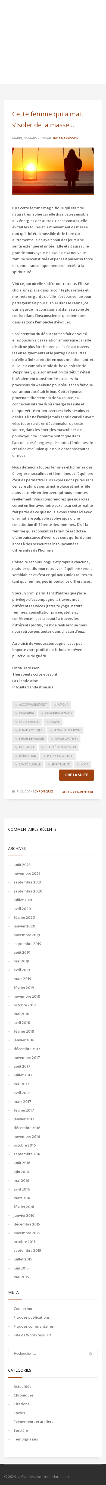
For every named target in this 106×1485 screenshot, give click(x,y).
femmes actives (66, 739)
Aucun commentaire (78, 792)
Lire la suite (76, 775)
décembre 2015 (27, 1224)
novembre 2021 (27, 873)
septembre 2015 (27, 1250)
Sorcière (21, 1430)
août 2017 (22, 1066)
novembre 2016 (27, 1136)
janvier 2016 (24, 1215)
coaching (26, 713)
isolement (27, 747)
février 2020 (24, 917)
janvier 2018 (24, 1040)
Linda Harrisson (65, 138)
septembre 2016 (28, 1154)
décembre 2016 (27, 1127)
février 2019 (24, 987)
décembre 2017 (27, 1049)
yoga (85, 764)
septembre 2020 (28, 891)
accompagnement (33, 704)
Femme (55, 722)
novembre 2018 (27, 996)
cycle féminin (29, 722)
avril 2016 (22, 1189)
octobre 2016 (25, 1145)
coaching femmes (58, 713)
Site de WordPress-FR (32, 1335)
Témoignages (26, 1439)
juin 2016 (21, 1171)
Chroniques (44, 791)
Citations (21, 1404)
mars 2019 (23, 978)
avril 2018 (22, 1022)
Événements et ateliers (33, 1421)
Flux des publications (32, 1317)
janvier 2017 (24, 1119)
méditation (27, 756)
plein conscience (60, 756)
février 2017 (24, 1110)
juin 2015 (21, 1268)
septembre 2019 (28, 943)
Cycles (19, 1413)
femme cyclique (31, 730)
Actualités (22, 1386)
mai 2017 (21, 1084)
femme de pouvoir (67, 730)
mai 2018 (21, 1014)
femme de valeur (31, 739)
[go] (91, 1354)
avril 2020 (22, 908)
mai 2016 (21, 1180)
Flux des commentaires (34, 1326)
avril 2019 (22, 970)
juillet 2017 (23, 1075)
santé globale (30, 764)
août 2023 (22, 864)
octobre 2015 (24, 1241)
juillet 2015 (23, 1259)
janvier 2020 (24, 926)
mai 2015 (21, 1277)
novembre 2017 (27, 1057)
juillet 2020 (23, 900)
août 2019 (22, 952)
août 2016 (22, 1162)
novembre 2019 (27, 935)
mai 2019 (21, 961)
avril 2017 (22, 1093)
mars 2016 (23, 1198)
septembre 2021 (27, 882)
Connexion (23, 1308)
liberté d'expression (60, 747)
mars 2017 (22, 1101)
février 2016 (24, 1206)
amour (63, 704)
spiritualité (61, 764)
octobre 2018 (25, 1005)
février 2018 (24, 1031)
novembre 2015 (27, 1233)
